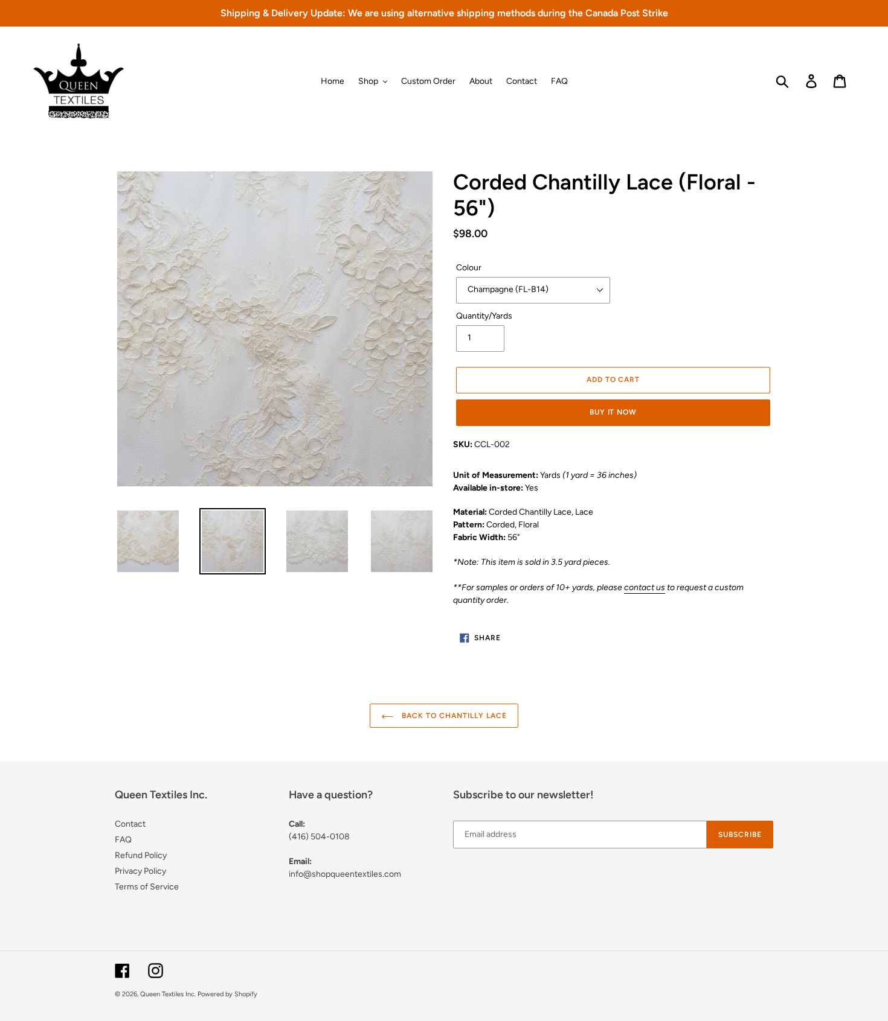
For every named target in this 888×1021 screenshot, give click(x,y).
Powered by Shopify (227, 994)
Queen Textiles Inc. (168, 994)
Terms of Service (147, 887)
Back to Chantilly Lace (452, 715)
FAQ (123, 840)
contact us (644, 587)
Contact (130, 824)
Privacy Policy (140, 871)
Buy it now (613, 412)
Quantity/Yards (484, 316)
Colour (468, 267)
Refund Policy (141, 855)
